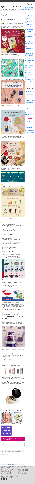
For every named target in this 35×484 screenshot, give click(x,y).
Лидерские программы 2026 (29, 103)
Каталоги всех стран (29, 36)
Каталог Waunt (27, 27)
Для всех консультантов (5, 14)
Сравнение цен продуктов (28, 13)
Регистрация (23, 466)
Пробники (3, 467)
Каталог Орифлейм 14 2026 (23, 470)
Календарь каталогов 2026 (30, 34)
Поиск (7, 466)
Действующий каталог (29, 7)
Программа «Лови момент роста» (30, 110)
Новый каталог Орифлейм (6, 471)
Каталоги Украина (28, 39)
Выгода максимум (4, 17)
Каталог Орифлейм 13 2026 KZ (29, 16)
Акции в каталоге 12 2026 (29, 91)
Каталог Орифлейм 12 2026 (17, 412)
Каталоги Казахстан (29, 50)
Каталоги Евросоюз (28, 38)
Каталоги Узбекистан (29, 55)
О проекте (8, 467)
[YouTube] (2, 479)
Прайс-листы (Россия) (29, 81)
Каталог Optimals (28, 31)
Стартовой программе (6, 305)
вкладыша (16, 244)
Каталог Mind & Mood (29, 29)
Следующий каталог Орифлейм (7, 470)
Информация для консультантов (28, 128)
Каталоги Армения (28, 70)
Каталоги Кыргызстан (29, 60)
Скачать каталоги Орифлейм (7, 472)
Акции (14, 466)
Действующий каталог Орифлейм (8, 469)
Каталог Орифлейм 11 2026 (6, 412)
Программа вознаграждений (28, 107)
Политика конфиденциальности (6, 477)
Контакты (3, 466)
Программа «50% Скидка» (30, 100)
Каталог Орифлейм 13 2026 (23, 469)
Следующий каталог (29, 9)
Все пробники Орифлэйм (29, 130)
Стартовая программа (29, 105)
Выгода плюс (9, 324)
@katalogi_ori (8, 439)
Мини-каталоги (21, 471)
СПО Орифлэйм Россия (29, 132)
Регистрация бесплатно (29, 112)
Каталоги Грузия (28, 75)
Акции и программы (30, 88)
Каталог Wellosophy (28, 24)
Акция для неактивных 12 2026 (29, 98)
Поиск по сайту (28, 121)
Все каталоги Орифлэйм (30, 4)
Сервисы (18, 466)
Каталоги (11, 466)
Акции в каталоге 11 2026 (29, 114)
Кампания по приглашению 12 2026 (29, 94)
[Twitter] (4, 479)
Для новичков (3, 15)
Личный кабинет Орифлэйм (28, 134)
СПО (33, 466)
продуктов (13, 186)
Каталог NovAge (28, 26)
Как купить (29, 466)
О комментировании (8, 444)
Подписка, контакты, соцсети (29, 125)
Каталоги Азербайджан (29, 65)
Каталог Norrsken (22, 472)
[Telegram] (6, 479)
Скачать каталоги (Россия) (28, 83)
